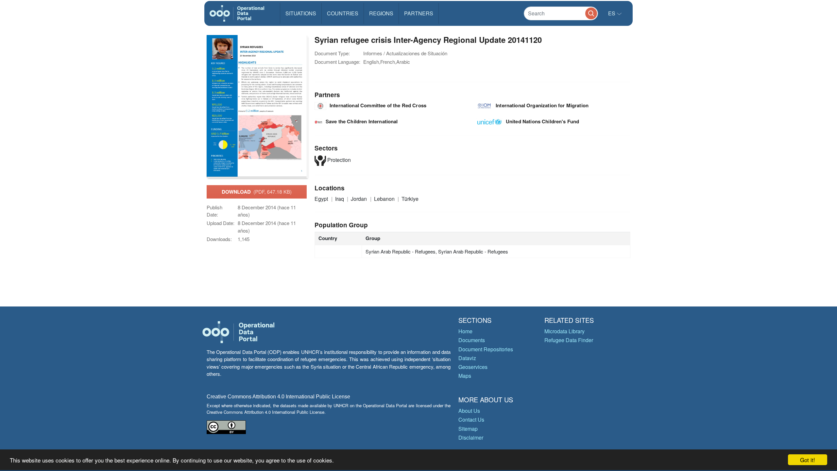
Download (257, 191)
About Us (469, 410)
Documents (471, 340)
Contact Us (471, 419)
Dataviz (467, 358)
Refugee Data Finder (568, 340)
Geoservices (472, 367)
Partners (418, 13)
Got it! (807, 460)
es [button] (612, 13)
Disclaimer (470, 437)
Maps (464, 375)
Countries (342, 13)
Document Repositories (485, 349)
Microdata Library (564, 331)
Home (465, 331)
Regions (381, 13)
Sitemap (468, 428)
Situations (300, 13)
